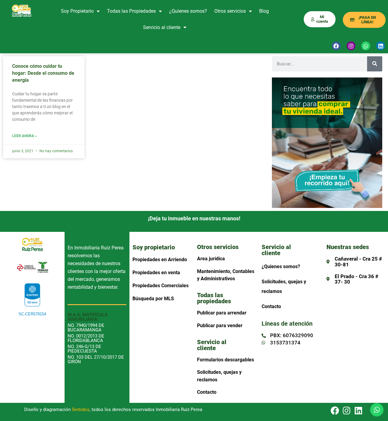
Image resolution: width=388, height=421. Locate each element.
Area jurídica (211, 258)
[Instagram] (351, 45)
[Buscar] (374, 63)
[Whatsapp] (365, 45)
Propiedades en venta (156, 272)
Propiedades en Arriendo (159, 259)
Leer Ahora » (24, 136)
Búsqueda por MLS (153, 298)
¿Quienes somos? (188, 11)
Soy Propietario (77, 11)
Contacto (206, 392)
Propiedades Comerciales (160, 285)
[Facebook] (336, 45)
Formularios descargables (225, 360)
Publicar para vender (219, 325)
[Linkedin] (358, 411)
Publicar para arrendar (221, 313)
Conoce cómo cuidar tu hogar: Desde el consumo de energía (43, 73)
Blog (264, 11)
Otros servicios (230, 11)
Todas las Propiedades (131, 11)
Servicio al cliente (161, 27)
